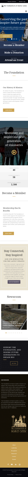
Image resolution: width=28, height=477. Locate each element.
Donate (14, 459)
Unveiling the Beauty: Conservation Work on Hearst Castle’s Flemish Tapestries (13, 323)
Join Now (14, 363)
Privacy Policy (10, 474)
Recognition (14, 450)
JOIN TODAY (8, 233)
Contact (14, 456)
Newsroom (14, 453)
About (14, 445)
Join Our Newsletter (14, 282)
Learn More (8, 110)
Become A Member (12, 1)
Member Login (22, 1)
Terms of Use (18, 474)
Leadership (14, 448)
